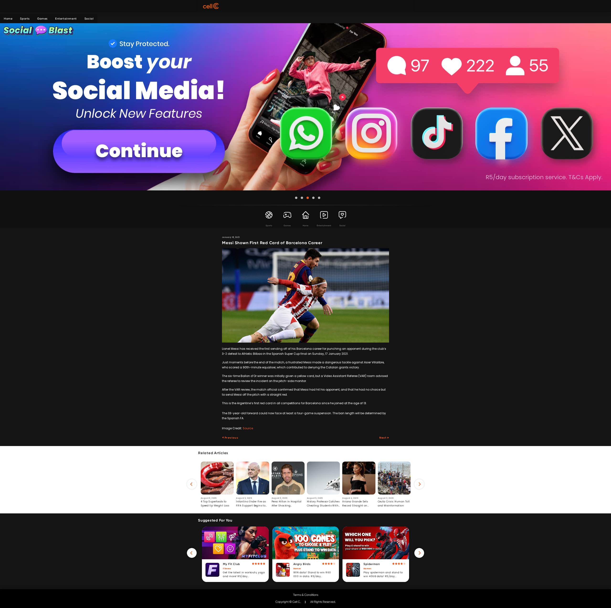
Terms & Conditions (305, 594)
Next (383, 438)
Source (248, 428)
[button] (296, 197)
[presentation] (192, 484)
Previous (231, 438)
